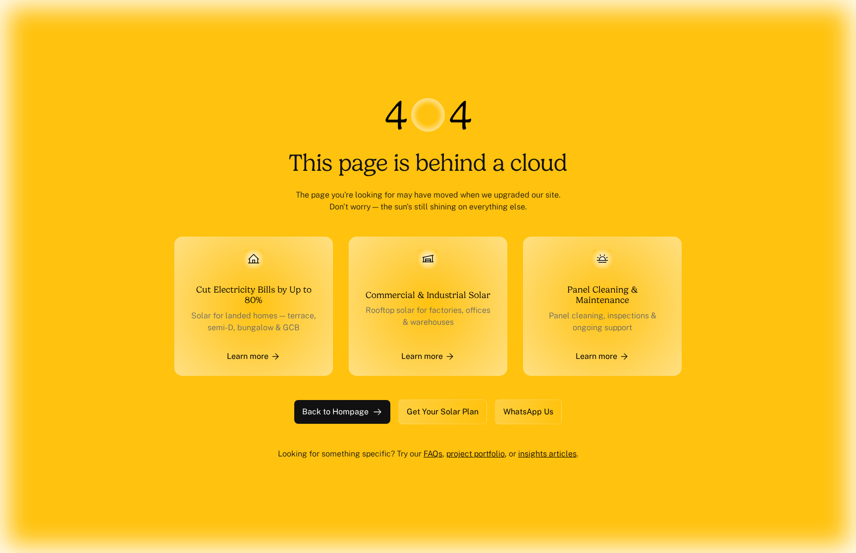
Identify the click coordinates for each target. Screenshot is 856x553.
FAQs (433, 453)
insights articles (547, 453)
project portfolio (475, 453)
